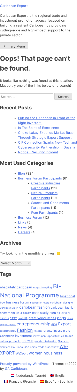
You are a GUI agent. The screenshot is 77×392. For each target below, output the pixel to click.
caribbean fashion (34, 307)
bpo (2, 302)
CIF (58, 313)
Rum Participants (44, 212)
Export (64, 323)
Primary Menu (14, 46)
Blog (21, 173)
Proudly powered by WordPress (25, 364)
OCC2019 (27, 341)
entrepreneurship (33, 323)
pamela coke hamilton (45, 341)
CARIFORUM (23, 312)
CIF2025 (4, 318)
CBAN (53, 313)
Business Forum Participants (40, 178)
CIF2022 (65, 313)
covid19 (23, 318)
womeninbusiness (45, 353)
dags (61, 318)
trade (41, 347)
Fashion (25, 330)
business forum (17, 302)
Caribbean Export (14, 6)
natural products (10, 341)
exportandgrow (8, 331)
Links (22, 222)
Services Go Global (11, 347)
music (69, 336)
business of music (39, 302)
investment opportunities (48, 336)
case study (40, 313)
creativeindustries (42, 318)
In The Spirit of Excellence (38, 128)
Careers (24, 232)
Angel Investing (42, 287)
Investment (23, 336)
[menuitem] (28, 376)
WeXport (22, 353)
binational (67, 296)
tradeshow (52, 347)
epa (54, 324)
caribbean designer (62, 302)
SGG (26, 347)
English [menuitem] (60, 375)
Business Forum (30, 217)
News (22, 227)
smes (33, 347)
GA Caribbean (16, 369)
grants (48, 330)
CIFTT (13, 318)
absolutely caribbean (16, 287)
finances (38, 331)
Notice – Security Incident (38, 152)
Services (63, 341)
